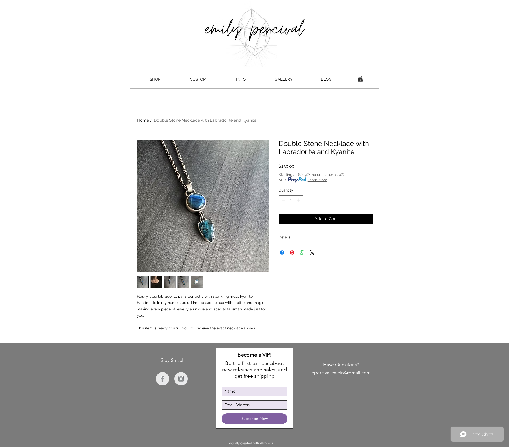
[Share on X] (312, 252)
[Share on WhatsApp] (302, 252)
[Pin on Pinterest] (292, 252)
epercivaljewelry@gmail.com (341, 373)
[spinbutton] (291, 200)
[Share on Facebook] (282, 252)
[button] (360, 79)
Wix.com (266, 443)
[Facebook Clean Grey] (162, 378)
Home (143, 120)
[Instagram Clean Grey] (181, 378)
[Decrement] (282, 200)
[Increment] (299, 200)
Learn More (317, 180)
